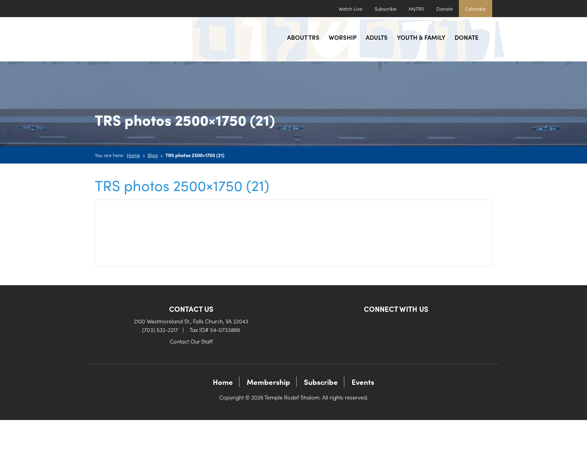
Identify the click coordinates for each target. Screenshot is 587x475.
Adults (377, 37)
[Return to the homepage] (140, 39)
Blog (153, 155)
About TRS (303, 37)
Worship (342, 37)
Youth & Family (421, 37)
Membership (268, 382)
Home (133, 155)
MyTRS (416, 8)
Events (363, 382)
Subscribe (386, 8)
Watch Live (350, 8)
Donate (444, 8)
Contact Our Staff (191, 341)
